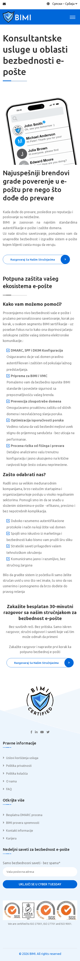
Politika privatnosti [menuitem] (19, 765)
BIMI (33, 953)
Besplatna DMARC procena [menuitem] (24, 815)
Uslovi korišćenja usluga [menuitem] (22, 758)
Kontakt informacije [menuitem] (19, 830)
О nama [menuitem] (11, 781)
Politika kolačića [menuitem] (17, 773)
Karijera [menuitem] (11, 838)
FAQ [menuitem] (9, 789)
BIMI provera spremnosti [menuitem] (22, 822)
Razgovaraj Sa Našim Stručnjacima (32, 259)
